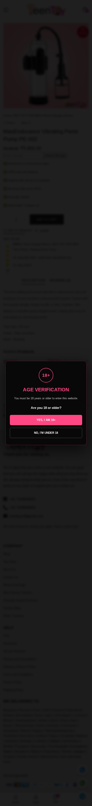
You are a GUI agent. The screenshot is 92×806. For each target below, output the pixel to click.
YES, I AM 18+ (46, 420)
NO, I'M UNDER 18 (46, 432)
